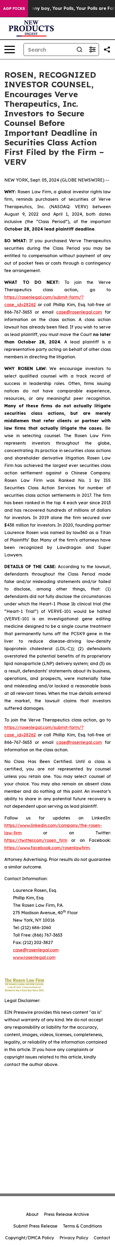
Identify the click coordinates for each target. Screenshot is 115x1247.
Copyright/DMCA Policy (29, 1237)
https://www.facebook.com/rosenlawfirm (47, 847)
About (32, 1214)
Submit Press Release (35, 1226)
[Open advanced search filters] (92, 49)
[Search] (79, 49)
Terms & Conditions (82, 1226)
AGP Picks (14, 8)
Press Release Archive (66, 1214)
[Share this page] (107, 49)
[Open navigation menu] (9, 49)
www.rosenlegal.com (34, 957)
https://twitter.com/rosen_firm (35, 840)
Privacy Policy (73, 1237)
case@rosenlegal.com (79, 312)
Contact (102, 1237)
